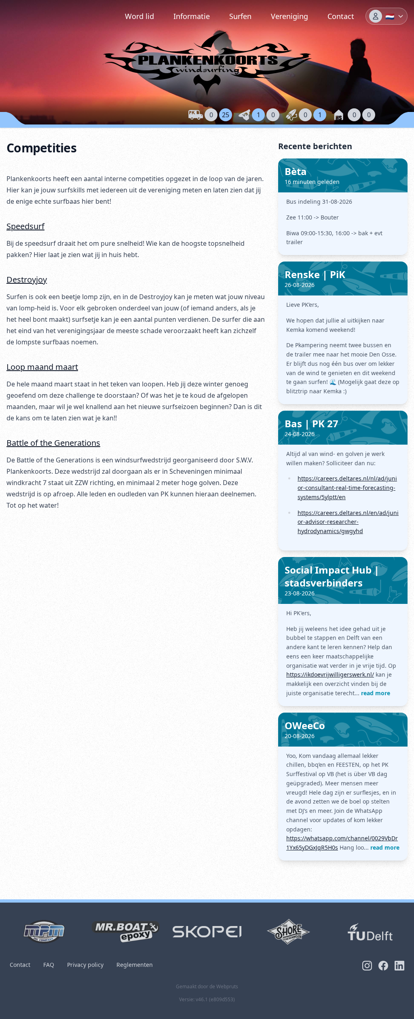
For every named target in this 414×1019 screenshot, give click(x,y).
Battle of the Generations (53, 442)
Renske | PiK (315, 274)
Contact (340, 16)
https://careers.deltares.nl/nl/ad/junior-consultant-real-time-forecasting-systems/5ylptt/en (347, 488)
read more (375, 693)
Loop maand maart (42, 366)
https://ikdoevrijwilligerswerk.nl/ (330, 674)
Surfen (240, 16)
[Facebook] (383, 965)
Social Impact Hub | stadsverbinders (332, 576)
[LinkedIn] (399, 965)
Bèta (296, 171)
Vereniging (289, 16)
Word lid (139, 16)
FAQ (48, 964)
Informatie (191, 16)
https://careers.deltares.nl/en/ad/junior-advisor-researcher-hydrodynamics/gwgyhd (348, 522)
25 (225, 114)
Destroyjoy (26, 279)
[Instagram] (367, 965)
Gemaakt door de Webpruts (207, 986)
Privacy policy (85, 964)
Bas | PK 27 (311, 423)
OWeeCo (305, 725)
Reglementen (134, 964)
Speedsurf (25, 226)
